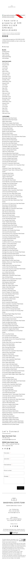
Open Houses (5, 55)
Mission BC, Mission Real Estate (10, 285)
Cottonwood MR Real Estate (9, 191)
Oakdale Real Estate (7, 315)
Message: (6, 476)
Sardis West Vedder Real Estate (10, 355)
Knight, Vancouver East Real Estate (11, 265)
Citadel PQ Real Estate (8, 175)
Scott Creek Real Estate (8, 357)
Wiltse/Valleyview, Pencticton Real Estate (13, 422)
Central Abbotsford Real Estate (10, 153)
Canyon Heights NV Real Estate (10, 148)
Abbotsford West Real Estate (9, 119)
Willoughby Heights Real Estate (10, 419)
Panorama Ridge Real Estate (9, 324)
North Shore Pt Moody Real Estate (11, 309)
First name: (7, 453)
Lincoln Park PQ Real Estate (9, 267)
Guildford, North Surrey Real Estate (11, 242)
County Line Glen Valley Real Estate (11, 193)
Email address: (7, 464)
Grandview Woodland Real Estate (11, 237)
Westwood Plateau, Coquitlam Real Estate (13, 412)
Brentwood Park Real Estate (9, 139)
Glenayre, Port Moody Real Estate (11, 230)
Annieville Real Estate (7, 129)
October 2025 (6, 79)
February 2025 (6, 93)
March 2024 (5, 111)
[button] (2, 448)
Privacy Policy (6, 530)
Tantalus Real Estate (7, 387)
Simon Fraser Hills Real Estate (10, 364)
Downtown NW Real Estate (9, 198)
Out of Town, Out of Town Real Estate (12, 317)
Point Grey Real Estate (8, 334)
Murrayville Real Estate (8, 295)
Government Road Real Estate (10, 235)
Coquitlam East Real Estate (9, 185)
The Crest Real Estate (7, 389)
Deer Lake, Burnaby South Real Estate (12, 196)
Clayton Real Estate (7, 176)
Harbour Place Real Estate (9, 245)
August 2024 (5, 103)
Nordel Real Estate (7, 300)
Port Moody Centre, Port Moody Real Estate (13, 339)
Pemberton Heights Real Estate (10, 329)
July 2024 (4, 105)
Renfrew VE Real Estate (8, 345)
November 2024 (6, 98)
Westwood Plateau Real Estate (13, 34)
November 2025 (6, 78)
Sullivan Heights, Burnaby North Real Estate (13, 381)
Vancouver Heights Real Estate (10, 404)
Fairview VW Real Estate (8, 215)
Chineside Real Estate (7, 173)
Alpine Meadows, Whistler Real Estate (12, 124)
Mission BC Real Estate (8, 283)
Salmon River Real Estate (8, 352)
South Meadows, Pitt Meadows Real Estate (13, 370)
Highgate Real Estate (7, 257)
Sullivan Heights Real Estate (9, 379)
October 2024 (6, 100)
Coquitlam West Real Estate (9, 188)
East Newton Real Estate (8, 211)
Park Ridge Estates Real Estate (10, 325)
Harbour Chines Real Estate (9, 243)
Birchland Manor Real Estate (9, 134)
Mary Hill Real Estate (7, 277)
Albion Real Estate (7, 121)
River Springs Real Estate (8, 347)
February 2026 (6, 73)
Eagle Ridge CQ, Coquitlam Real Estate (12, 208)
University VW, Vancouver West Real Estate (13, 399)
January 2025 (5, 95)
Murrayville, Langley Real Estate (10, 297)
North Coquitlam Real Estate (9, 302)
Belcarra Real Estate (7, 133)
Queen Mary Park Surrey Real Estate (12, 342)
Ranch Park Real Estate (8, 344)
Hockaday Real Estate (8, 258)
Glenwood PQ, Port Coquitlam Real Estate (13, 233)
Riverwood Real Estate (8, 349)
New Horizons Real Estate (9, 299)
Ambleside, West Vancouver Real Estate (12, 126)
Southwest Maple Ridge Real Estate (11, 372)
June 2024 (5, 106)
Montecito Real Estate (8, 288)
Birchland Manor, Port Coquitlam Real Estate (14, 136)
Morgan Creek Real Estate (9, 290)
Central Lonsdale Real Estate (9, 158)
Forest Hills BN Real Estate (9, 218)
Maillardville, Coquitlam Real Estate (11, 275)
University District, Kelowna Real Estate (12, 396)
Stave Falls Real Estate (8, 377)
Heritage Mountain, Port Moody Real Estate (13, 252)
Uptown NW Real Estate (8, 402)
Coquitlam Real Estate (8, 186)
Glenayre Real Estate (7, 228)
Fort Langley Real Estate (8, 220)
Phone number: (8, 470)
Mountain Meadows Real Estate (10, 293)
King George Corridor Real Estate (11, 260)
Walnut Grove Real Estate (9, 406)
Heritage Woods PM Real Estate (10, 253)
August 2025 (5, 83)
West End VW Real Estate (9, 409)
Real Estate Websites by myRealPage (17, 530)
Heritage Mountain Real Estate (10, 250)
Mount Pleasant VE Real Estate (10, 292)
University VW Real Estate (9, 397)
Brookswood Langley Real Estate (10, 141)
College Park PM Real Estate (9, 183)
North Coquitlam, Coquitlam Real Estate (12, 303)
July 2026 (4, 66)
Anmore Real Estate (7, 128)
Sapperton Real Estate (8, 354)
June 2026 (5, 68)
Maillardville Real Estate (8, 273)
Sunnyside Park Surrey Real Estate (11, 385)
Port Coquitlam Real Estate (9, 335)
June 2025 (5, 86)
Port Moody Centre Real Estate (10, 337)
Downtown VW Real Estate (9, 205)
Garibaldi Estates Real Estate (9, 225)
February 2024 (6, 113)
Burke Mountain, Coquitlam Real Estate (12, 145)
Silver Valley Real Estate (8, 362)
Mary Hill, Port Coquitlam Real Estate (11, 278)
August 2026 (5, 64)
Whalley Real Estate (7, 414)
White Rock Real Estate (8, 416)
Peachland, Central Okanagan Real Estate (13, 327)
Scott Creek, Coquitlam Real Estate (11, 359)
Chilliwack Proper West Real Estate (11, 168)
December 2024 (6, 96)
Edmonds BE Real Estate (8, 213)
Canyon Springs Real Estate (9, 150)
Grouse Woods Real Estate (9, 238)
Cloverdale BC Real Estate (9, 180)
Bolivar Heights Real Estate (9, 138)
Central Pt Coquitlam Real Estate (10, 163)
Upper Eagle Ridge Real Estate (10, 401)
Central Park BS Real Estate (9, 161)
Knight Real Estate (7, 263)
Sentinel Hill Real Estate (8, 360)
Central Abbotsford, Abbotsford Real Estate (13, 155)
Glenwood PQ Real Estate (9, 232)
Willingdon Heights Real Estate (10, 417)
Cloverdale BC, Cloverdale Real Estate (12, 181)
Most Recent (5, 63)
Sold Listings (5, 58)
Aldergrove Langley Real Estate (10, 123)
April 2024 (5, 110)
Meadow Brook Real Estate (9, 280)
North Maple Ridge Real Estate (10, 305)
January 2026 (5, 74)
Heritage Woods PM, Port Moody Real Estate (13, 255)
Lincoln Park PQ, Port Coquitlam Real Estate (13, 268)
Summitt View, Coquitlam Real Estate (12, 384)
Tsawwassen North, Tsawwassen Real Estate (13, 394)
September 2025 (6, 81)
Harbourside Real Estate (8, 247)
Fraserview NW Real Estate (9, 223)
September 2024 (6, 101)
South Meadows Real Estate (9, 369)
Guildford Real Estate (7, 240)
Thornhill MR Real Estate (8, 392)
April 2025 (4, 90)
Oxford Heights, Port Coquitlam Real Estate (13, 320)
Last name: (6, 458)
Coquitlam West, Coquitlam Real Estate (12, 190)
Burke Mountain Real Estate (9, 143)
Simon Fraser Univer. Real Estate (10, 365)
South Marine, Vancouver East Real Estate (13, 367)
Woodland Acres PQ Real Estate (10, 424)
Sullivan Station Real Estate (9, 382)
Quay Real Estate (6, 340)
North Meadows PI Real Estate (10, 307)
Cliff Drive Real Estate (7, 178)
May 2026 (4, 69)
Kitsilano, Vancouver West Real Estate (12, 262)
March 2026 (5, 71)
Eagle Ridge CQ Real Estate (9, 206)
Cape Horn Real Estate (8, 151)
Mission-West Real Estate (8, 287)
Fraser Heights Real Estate (9, 221)
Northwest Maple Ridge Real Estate (11, 314)
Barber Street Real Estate (9, 131)
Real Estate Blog (6, 56)
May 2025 (4, 88)
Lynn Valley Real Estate (8, 272)
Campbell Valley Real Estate (9, 146)
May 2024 (4, 108)
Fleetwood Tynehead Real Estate (11, 216)
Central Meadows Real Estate (9, 160)
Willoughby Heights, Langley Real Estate (13, 421)
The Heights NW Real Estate (9, 391)
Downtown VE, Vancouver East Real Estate (13, 203)
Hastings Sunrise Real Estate (9, 248)
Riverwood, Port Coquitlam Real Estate (12, 350)
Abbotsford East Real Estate (9, 118)
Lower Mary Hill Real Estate (9, 270)
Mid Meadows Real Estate (8, 282)
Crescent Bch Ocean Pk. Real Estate (11, 195)
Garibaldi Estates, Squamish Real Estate (12, 227)
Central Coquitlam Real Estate (10, 156)
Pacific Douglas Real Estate (9, 322)
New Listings (5, 53)
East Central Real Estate (8, 210)
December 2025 (6, 76)
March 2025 (5, 91)
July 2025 (4, 84)
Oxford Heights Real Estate (9, 319)
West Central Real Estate (8, 407)
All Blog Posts (5, 51)
